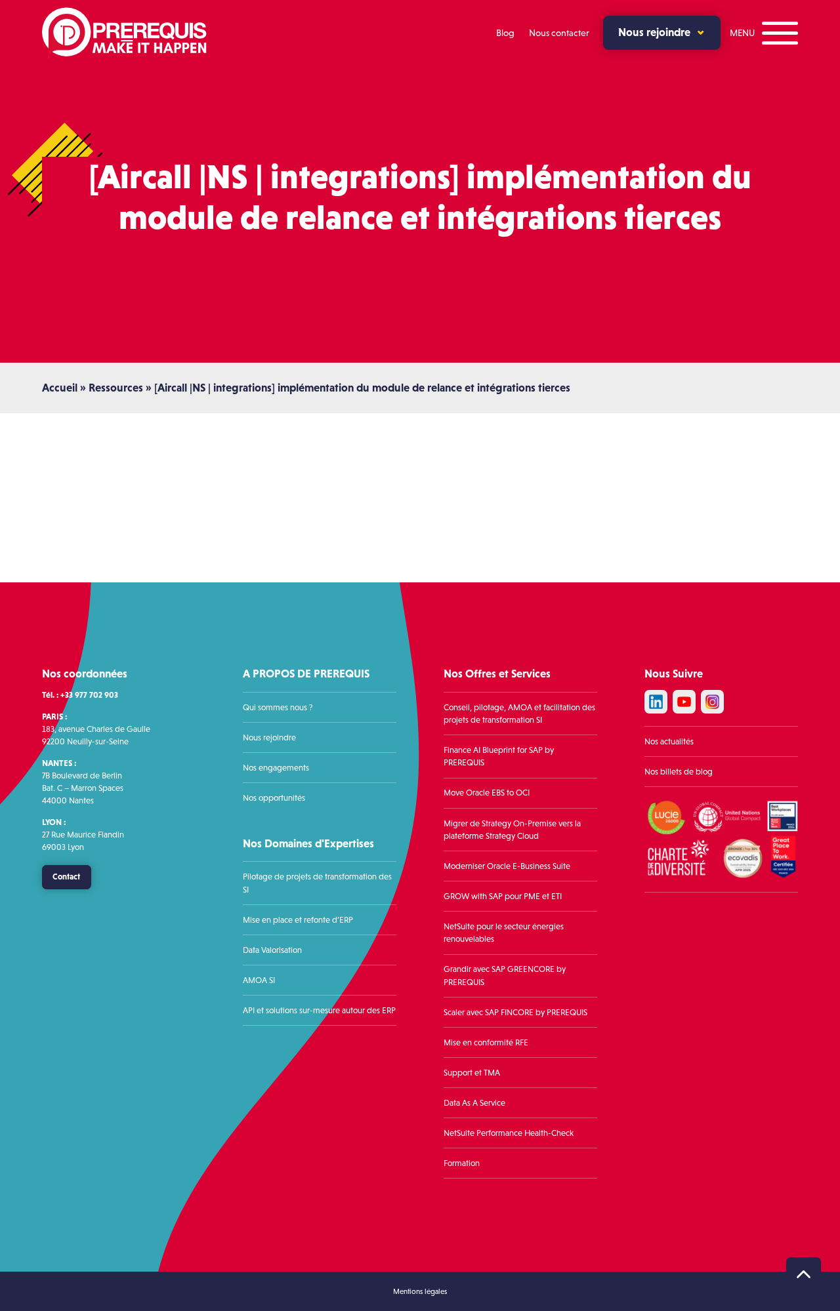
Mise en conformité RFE (486, 1042)
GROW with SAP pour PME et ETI (503, 896)
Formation (462, 1163)
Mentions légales (420, 1291)
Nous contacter (559, 33)
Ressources (116, 387)
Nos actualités (669, 741)
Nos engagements (276, 768)
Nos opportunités (274, 798)
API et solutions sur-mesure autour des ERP (319, 1010)
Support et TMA (472, 1073)
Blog (505, 33)
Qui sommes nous (275, 707)
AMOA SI (259, 980)
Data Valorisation (272, 950)
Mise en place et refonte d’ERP (298, 920)
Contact (66, 876)
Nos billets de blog (678, 772)
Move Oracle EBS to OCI (487, 792)
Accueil (59, 387)
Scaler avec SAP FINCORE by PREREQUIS (515, 1012)
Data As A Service (474, 1103)
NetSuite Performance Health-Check (509, 1133)
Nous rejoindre (654, 32)
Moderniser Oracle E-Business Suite (507, 866)
